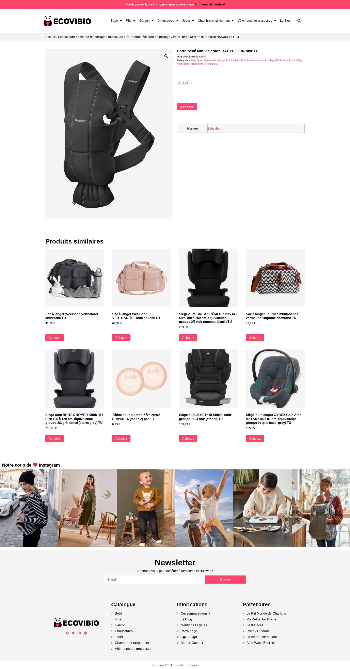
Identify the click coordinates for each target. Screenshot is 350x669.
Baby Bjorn (196, 60)
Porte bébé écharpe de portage (148, 37)
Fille (128, 20)
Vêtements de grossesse (255, 20)
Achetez (187, 107)
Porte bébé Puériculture (190, 64)
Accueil (50, 37)
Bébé (114, 20)
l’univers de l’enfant (210, 4)
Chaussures (166, 20)
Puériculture (66, 37)
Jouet (186, 20)
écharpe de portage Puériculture (100, 37)
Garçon (144, 20)
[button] (4, 508)
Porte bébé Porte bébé (288, 60)
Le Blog (285, 20)
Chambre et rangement (214, 20)
